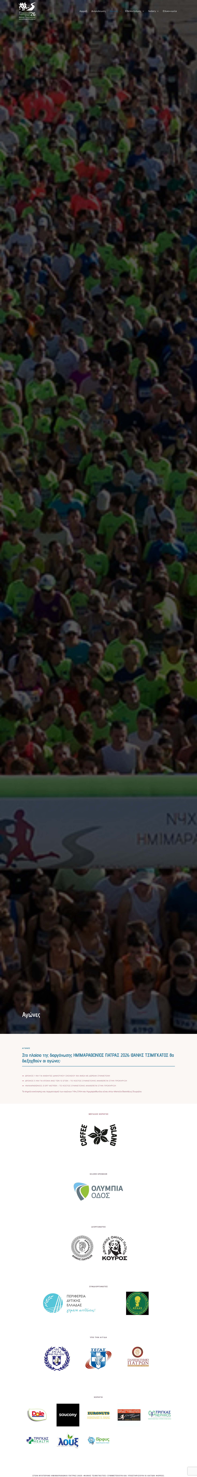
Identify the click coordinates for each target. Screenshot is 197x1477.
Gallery (152, 11)
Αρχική (83, 11)
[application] (119, 11)
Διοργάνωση (98, 11)
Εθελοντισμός (133, 11)
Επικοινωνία (170, 11)
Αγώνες (114, 11)
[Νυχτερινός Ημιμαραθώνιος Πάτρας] (27, 11)
